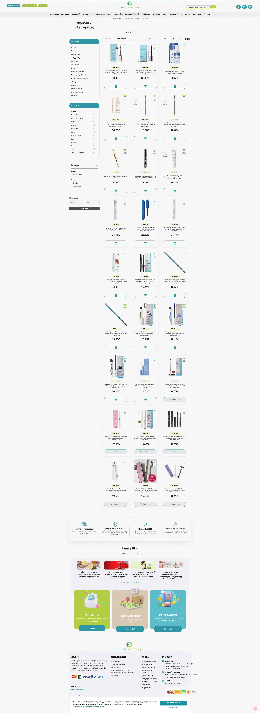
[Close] (187, 700)
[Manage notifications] (255, 708)
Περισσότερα (173, 707)
